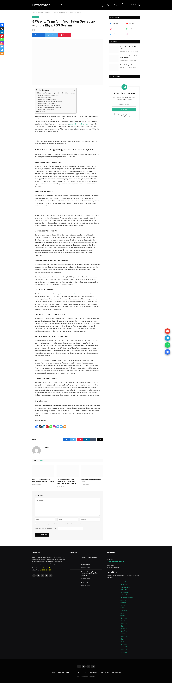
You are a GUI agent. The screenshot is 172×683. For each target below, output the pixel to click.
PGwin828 (123, 644)
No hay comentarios (60, 30)
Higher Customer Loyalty (47, 109)
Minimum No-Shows (45, 97)
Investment (91, 5)
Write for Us (124, 5)
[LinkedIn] (26, 103)
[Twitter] (26, 98)
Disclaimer (93, 672)
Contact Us (70, 672)
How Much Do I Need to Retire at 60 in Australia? (129, 56)
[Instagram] (54, 425)
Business (72, 5)
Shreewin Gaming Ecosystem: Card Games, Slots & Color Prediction (90, 573)
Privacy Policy (124, 116)
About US (60, 672)
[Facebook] (26, 94)
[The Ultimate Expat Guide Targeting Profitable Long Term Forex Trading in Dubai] (67, 471)
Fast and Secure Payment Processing (51, 101)
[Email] (26, 112)
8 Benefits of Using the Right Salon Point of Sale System (56, 93)
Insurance (81, 5)
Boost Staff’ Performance (48, 103)
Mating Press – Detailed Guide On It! (129, 47)
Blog (115, 5)
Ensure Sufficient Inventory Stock (50, 105)
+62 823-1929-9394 (45, 570)
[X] (40, 425)
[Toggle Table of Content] (73, 90)
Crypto (109, 5)
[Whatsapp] (50, 425)
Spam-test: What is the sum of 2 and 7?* (46, 528)
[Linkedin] (43, 425)
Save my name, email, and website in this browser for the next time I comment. (59, 524)
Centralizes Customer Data (48, 99)
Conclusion (41, 111)
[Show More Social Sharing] (73, 35)
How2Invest (92, 676)
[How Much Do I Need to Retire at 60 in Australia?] (114, 58)
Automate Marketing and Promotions (50, 107)
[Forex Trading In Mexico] (114, 67)
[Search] (139, 5)
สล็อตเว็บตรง (124, 636)
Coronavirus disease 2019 (89, 557)
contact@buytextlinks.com (45, 568)
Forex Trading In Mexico (127, 65)
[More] (64, 425)
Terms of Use (104, 672)
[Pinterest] (26, 107)
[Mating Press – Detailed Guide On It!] (114, 49)
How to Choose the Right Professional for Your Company (43, 480)
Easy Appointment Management (49, 95)
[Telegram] (61, 425)
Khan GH (40, 30)
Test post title (85, 564)
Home (56, 5)
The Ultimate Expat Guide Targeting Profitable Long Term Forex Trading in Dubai (66, 481)
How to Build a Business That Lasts (91, 480)
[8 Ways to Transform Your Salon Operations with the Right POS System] (67, 62)
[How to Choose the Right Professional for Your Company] (43, 471)
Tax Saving (101, 5)
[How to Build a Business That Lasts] (92, 471)
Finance (64, 5)
